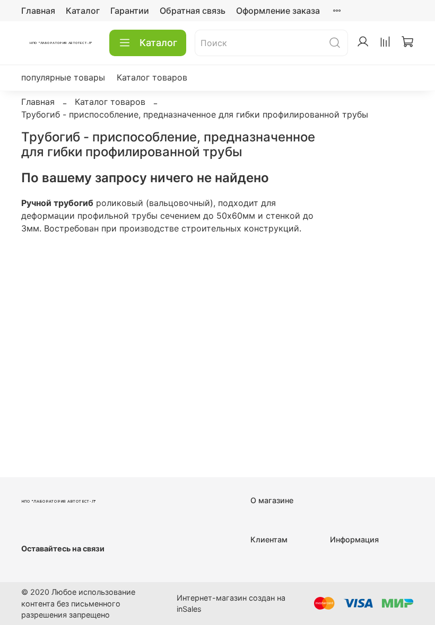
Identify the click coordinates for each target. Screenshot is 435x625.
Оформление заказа (278, 10)
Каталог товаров (152, 77)
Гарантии (129, 10)
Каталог (83, 10)
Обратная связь (192, 10)
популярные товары (63, 77)
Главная (38, 10)
